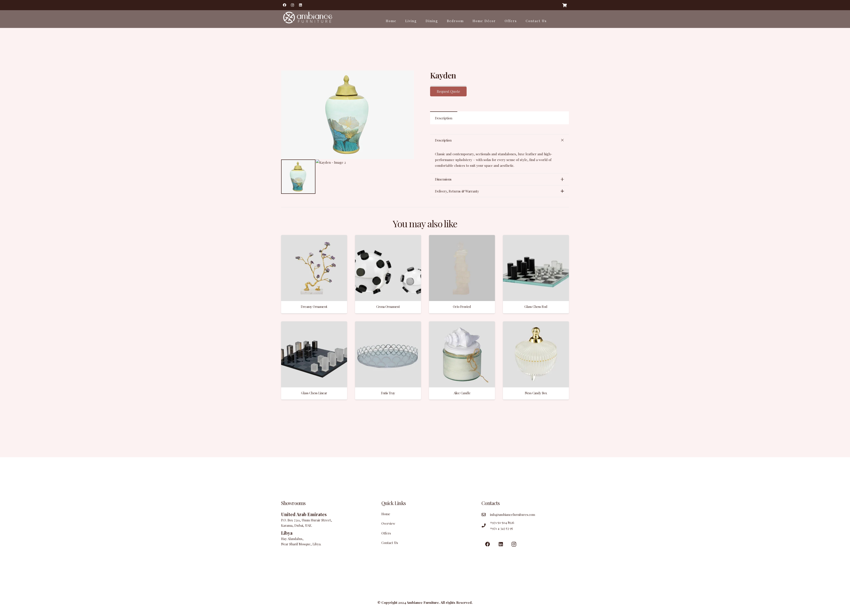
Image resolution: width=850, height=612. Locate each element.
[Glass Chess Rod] (536, 238)
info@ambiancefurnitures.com (512, 514)
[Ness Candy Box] (536, 324)
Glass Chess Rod (535, 306)
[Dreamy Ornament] (314, 238)
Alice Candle (462, 393)
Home (385, 514)
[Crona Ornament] (388, 238)
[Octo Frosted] (462, 238)
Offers (386, 533)
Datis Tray (388, 393)
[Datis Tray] (388, 324)
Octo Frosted (462, 306)
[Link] (307, 19)
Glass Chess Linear (314, 393)
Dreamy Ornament (314, 306)
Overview (388, 523)
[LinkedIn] (300, 5)
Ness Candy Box (536, 393)
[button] (413, 77)
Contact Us (389, 542)
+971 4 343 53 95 (501, 528)
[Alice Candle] (462, 324)
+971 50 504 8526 (502, 522)
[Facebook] (284, 5)
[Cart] (564, 5)
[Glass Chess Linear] (314, 324)
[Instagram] (292, 5)
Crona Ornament (388, 306)
